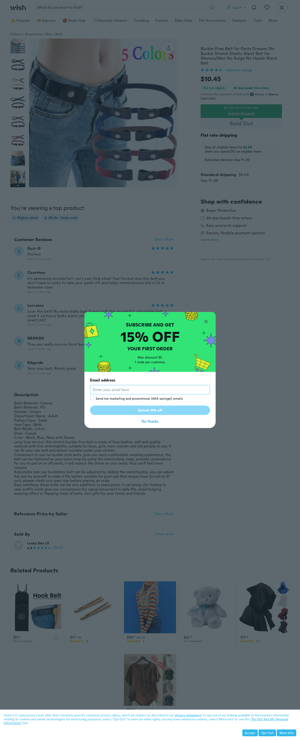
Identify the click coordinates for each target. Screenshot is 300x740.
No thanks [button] (150, 421)
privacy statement (188, 715)
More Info (286, 733)
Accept (250, 733)
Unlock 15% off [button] (150, 410)
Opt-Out (267, 733)
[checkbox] (92, 398)
